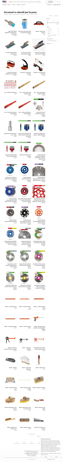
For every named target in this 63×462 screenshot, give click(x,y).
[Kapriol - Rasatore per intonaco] (38, 23)
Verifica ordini (31, 443)
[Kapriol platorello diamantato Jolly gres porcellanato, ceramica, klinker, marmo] (38, 147)
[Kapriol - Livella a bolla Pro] (10, 299)
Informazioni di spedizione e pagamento (26, 457)
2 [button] (32, 436)
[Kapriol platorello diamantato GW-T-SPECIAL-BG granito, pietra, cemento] (38, 169)
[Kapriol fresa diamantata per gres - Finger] (10, 126)
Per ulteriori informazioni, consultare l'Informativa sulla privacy (51, 453)
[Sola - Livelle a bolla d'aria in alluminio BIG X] (10, 104)
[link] (51, 459)
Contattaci (18, 4)
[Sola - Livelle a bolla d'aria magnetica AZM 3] (38, 84)
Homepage (4, 4)
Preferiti (38, 443)
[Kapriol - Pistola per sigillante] (24, 340)
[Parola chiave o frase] (47, 40)
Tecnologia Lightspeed (31, 459)
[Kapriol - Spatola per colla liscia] (10, 380)
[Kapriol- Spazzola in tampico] (38, 380)
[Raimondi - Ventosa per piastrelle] (24, 64)
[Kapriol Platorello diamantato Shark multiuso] (10, 212)
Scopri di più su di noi (44, 454)
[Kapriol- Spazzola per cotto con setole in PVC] (24, 399)
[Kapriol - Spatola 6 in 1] (38, 360)
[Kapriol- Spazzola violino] (24, 419)
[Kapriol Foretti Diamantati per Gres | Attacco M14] (10, 147)
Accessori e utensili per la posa (31, 14)
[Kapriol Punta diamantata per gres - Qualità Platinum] (38, 126)
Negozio (9, 4)
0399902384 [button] (49, 4)
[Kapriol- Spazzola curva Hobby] (38, 399)
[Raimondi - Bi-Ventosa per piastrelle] (38, 64)
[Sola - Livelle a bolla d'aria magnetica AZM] (24, 84)
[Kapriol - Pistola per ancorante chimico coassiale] (10, 340)
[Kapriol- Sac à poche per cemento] (38, 419)
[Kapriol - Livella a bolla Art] (24, 318)
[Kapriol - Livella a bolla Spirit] (10, 318)
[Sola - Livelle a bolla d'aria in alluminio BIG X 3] (24, 104)
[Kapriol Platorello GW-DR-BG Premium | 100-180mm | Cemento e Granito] (24, 191)
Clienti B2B (23, 4)
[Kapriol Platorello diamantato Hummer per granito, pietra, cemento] (24, 212)
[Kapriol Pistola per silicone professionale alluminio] (38, 340)
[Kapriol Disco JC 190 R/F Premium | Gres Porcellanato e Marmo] (24, 277)
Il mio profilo (24, 443)
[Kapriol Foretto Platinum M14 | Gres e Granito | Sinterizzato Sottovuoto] (24, 126)
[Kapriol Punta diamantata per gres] (24, 147)
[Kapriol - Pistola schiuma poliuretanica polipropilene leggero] (38, 318)
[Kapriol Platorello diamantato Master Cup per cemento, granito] (38, 212)
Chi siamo (13, 4)
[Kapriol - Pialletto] (10, 360)
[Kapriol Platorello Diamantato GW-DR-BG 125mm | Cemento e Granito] (10, 191)
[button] (4, 1)
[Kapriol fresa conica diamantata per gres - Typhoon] (38, 104)
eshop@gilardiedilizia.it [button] (57, 4)
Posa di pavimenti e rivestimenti (19, 14)
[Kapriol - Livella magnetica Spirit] (38, 299)
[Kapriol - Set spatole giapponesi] (24, 360)
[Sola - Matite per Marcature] (10, 84)
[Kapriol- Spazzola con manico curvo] (10, 419)
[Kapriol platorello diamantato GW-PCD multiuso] (24, 169)
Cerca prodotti (16, 443)
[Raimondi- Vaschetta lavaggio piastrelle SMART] (10, 64)
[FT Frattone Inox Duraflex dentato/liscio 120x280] (38, 45)
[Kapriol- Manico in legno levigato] (24, 380)
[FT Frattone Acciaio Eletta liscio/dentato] (10, 45)
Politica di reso (36, 457)
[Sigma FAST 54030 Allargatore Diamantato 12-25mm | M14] (10, 23)
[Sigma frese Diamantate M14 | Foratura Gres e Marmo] (24, 23)
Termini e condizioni (7, 457)
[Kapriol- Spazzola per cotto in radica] (10, 399)
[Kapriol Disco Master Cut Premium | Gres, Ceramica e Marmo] (10, 277)
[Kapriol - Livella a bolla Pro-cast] (24, 299)
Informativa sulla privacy (15, 457)
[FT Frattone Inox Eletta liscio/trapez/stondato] (24, 45)
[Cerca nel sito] (39, 1)
